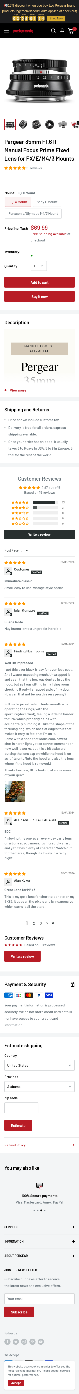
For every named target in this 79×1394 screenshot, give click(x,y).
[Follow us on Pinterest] (32, 1342)
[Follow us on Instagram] (24, 1342)
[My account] (62, 30)
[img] (14, 562)
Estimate (18, 1125)
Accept (16, 1383)
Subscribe (19, 1312)
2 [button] (34, 923)
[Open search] (53, 30)
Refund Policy (15, 1145)
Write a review (22, 956)
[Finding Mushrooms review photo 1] (14, 791)
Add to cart (39, 282)
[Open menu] (6, 30)
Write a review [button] (39, 534)
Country (10, 1055)
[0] (71, 31)
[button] (15, 168)
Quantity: (11, 266)
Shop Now (56, 18)
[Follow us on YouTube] (41, 1342)
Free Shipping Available (49, 234)
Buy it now (39, 296)
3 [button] (41, 923)
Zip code (11, 1098)
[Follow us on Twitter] (16, 1342)
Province (11, 1076)
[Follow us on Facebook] (7, 1342)
